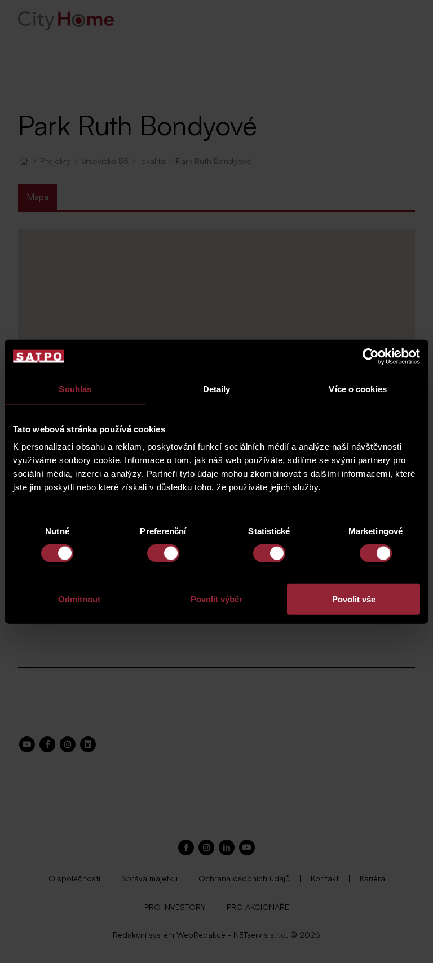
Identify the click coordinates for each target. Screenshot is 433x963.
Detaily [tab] (217, 388)
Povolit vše (353, 599)
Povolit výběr (216, 599)
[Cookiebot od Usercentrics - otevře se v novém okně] (370, 356)
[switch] (163, 553)
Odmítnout (79, 599)
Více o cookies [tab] (357, 388)
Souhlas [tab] (75, 388)
